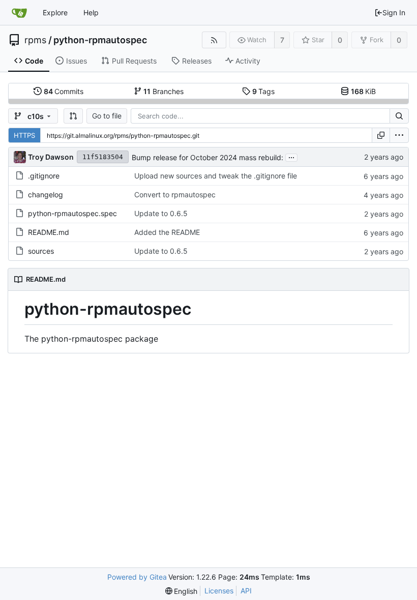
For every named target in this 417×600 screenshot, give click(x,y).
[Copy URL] (381, 135)
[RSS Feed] (214, 40)
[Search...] (399, 116)
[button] (73, 116)
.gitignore (43, 175)
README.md (48, 232)
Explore (55, 12)
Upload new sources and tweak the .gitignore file (215, 175)
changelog (45, 194)
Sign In (393, 12)
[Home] (19, 13)
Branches (163, 91)
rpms (35, 40)
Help (91, 12)
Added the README (167, 232)
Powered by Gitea (137, 577)
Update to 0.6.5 (161, 213)
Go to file (107, 115)
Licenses (218, 590)
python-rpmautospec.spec (72, 213)
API (246, 590)
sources (41, 251)
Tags (263, 91)
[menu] (399, 135)
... (291, 157)
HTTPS (24, 135)
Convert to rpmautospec (175, 194)
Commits (64, 91)
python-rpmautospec (100, 40)
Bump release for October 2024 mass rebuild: (207, 157)
